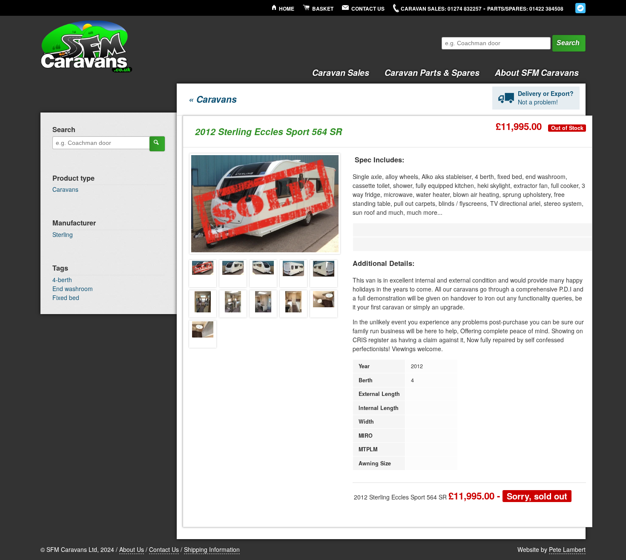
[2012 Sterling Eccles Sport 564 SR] (202, 273)
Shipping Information (212, 549)
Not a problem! (546, 97)
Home (286, 8)
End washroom (72, 288)
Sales (340, 72)
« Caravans (213, 98)
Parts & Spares (432, 72)
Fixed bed (65, 297)
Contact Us (368, 8)
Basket (322, 8)
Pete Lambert (567, 549)
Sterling (62, 234)
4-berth (62, 279)
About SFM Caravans (537, 72)
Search (568, 42)
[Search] (157, 143)
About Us (131, 549)
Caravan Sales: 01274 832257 (441, 8)
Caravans (65, 189)
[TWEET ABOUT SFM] (580, 8)
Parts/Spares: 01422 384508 (525, 8)
